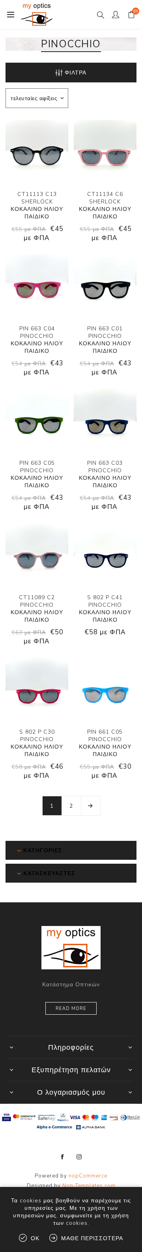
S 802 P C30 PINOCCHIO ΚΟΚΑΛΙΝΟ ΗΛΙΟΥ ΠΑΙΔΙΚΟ (37, 743)
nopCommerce (88, 1175)
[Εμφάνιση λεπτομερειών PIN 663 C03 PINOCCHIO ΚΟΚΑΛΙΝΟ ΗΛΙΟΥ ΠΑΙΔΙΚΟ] (105, 420)
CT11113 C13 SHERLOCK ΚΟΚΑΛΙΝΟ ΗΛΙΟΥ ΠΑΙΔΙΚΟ (37, 205)
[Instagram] (79, 1157)
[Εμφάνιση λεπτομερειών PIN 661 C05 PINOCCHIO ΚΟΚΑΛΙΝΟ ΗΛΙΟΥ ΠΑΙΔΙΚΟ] (105, 689)
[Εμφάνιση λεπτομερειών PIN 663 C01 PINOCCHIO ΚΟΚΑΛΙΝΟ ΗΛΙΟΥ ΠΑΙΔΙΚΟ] (105, 285)
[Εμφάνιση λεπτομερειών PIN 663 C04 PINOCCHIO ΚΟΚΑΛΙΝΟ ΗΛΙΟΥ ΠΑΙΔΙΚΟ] (37, 285)
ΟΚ (35, 1238)
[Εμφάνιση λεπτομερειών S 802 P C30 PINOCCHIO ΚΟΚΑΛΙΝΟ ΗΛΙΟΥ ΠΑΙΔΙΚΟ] (37, 689)
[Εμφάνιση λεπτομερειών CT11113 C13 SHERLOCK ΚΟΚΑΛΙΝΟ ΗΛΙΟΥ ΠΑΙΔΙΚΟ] (37, 151)
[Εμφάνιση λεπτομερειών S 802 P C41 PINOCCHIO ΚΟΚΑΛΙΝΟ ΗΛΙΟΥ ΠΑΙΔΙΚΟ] (105, 554)
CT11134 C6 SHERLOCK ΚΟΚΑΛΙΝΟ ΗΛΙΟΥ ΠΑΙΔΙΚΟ (105, 205)
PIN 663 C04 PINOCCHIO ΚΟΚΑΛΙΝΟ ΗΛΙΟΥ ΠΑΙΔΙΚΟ (37, 340)
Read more (71, 1009)
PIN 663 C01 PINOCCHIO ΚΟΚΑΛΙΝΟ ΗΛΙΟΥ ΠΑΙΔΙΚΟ (105, 340)
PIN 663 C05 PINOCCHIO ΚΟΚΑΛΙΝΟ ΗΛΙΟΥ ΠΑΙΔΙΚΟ (37, 474)
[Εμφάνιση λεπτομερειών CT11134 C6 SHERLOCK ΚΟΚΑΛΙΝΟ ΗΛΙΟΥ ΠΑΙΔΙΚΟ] (105, 151)
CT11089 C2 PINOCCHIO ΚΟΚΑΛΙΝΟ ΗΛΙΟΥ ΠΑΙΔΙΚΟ (37, 609)
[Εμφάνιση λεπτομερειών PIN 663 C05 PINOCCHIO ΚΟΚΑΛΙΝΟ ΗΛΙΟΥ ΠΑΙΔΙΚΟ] (37, 420)
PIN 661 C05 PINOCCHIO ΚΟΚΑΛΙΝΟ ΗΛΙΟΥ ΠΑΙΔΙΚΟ (105, 743)
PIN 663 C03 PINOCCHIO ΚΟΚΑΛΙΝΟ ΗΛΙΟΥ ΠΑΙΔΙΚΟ (105, 474)
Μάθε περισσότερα (92, 1238)
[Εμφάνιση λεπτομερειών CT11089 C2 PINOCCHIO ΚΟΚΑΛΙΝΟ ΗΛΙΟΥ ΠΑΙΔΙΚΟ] (37, 554)
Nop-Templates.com (89, 1185)
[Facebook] (62, 1157)
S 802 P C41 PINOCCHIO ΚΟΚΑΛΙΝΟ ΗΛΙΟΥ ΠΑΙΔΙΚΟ (105, 609)
